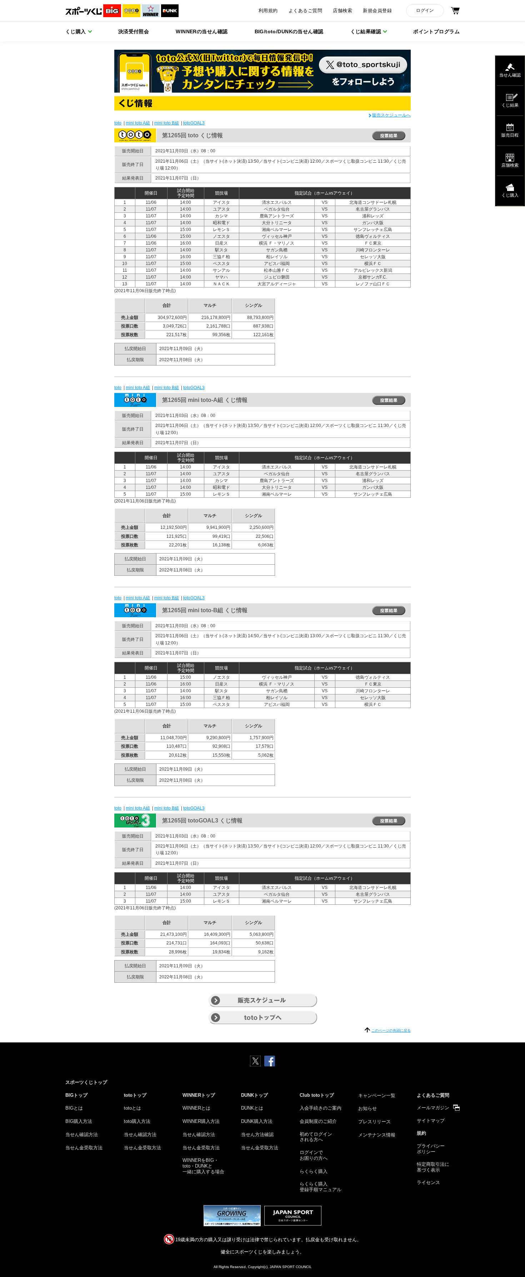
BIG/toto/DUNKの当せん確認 (289, 31)
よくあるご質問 (305, 10)
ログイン (425, 10)
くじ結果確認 (365, 31)
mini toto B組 (166, 123)
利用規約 (268, 10)
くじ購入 (75, 31)
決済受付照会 (133, 31)
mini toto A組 (138, 123)
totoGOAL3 (194, 123)
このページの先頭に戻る (391, 1030)
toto (117, 123)
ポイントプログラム (436, 31)
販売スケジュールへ (391, 115)
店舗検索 (342, 10)
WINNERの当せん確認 (202, 31)
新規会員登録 (377, 10)
